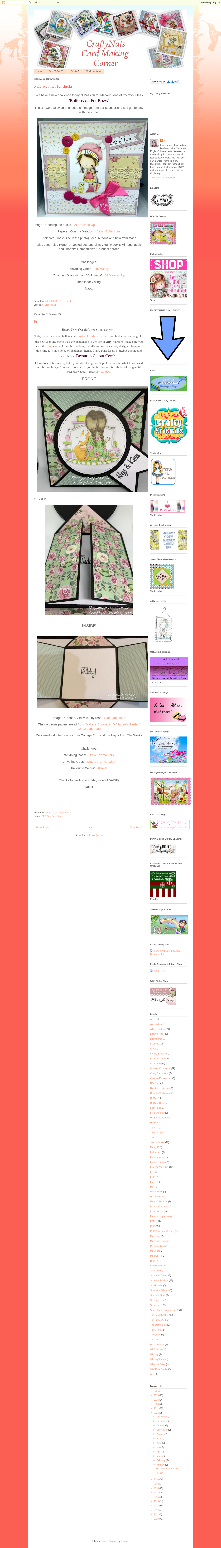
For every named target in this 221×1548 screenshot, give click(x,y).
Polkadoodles (157, 1246)
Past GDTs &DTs (56, 71)
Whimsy (154, 1354)
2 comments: (67, 301)
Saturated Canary (159, 1275)
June (159, 1443)
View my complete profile (162, 177)
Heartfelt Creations (159, 1117)
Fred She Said (157, 1113)
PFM (152, 1221)
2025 (156, 1395)
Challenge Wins (93, 71)
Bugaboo (154, 1043)
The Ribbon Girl (158, 1320)
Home (39, 71)
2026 (156, 1391)
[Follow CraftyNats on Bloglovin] (165, 83)
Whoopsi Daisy (157, 1364)
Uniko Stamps (157, 1344)
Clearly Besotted (158, 1053)
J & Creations (157, 1132)
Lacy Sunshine (157, 1157)
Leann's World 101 (159, 1167)
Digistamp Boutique (160, 1088)
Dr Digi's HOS (157, 1103)
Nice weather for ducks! (54, 86)
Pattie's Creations (159, 1206)
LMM (152, 1177)
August (160, 1434)
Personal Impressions (161, 1216)
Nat (165, 140)
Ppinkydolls (156, 1256)
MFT (152, 1187)
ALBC (153, 1019)
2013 (156, 1505)
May (159, 1447)
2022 (156, 1408)
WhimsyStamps (158, 1359)
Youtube (105, 372)
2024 (156, 1399)
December (162, 1416)
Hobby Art (155, 1122)
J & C (153, 1127)
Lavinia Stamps (158, 1162)
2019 (156, 1484)
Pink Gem (155, 1236)
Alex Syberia (156, 1024)
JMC (152, 1137)
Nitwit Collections (109, 231)
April (159, 1451)
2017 (156, 1492)
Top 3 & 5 (75, 71)
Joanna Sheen (157, 1142)
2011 (156, 1514)
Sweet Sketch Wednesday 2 (164, 1310)
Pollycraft (155, 1251)
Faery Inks (155, 1108)
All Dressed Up (84, 225)
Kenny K (154, 1147)
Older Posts (136, 827)
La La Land (155, 1152)
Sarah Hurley (156, 1270)
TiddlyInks (155, 1334)
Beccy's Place (157, 1034)
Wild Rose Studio (158, 1369)
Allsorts (102, 768)
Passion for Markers (89, 336)
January (161, 1465)
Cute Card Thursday (101, 761)
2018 (156, 1488)
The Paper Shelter (159, 1315)
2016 (156, 1497)
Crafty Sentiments (159, 1073)
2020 (156, 1479)
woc (152, 1374)
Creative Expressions (161, 1078)
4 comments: (66, 812)
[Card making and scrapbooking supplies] (168, 954)
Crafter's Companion (160, 1068)
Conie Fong (156, 1063)
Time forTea (156, 1339)
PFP (60, 304)
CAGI (153, 1048)
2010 (156, 1518)
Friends (40, 321)
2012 (156, 1510)
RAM (152, 1261)
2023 (156, 1404)
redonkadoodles (158, 1265)
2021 (156, 1413)
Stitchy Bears (157, 1300)
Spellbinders (156, 1285)
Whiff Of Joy (156, 1349)
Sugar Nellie (156, 1305)
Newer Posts (42, 827)
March (160, 1456)
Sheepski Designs (159, 1280)
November (162, 1421)
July (159, 1438)
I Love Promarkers (101, 755)
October (161, 1425)
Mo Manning (156, 1191)
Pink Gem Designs (159, 1241)
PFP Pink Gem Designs (162, 1231)
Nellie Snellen (157, 1196)
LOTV (153, 1182)
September (162, 1429)
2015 (156, 1501)
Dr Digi (153, 1098)
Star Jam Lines (114, 718)
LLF (152, 1172)
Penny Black (156, 1211)
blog (49, 346)
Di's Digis (155, 1083)
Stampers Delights (159, 1290)
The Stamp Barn (158, 1324)
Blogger (124, 1541)
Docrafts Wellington (160, 1093)
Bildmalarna (156, 1039)
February (161, 1460)
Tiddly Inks (155, 1329)
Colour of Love (157, 1058)
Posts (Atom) (96, 835)
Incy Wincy (101, 269)
